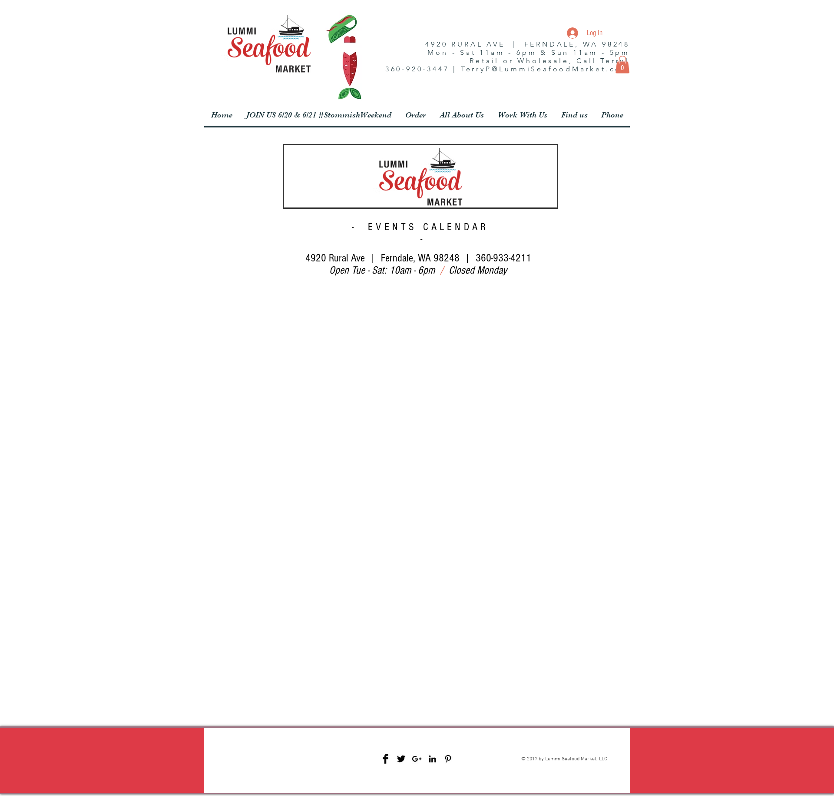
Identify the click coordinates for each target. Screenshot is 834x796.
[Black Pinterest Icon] (448, 759)
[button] (622, 65)
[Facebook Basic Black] (386, 759)
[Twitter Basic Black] (401, 759)
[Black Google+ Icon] (417, 759)
